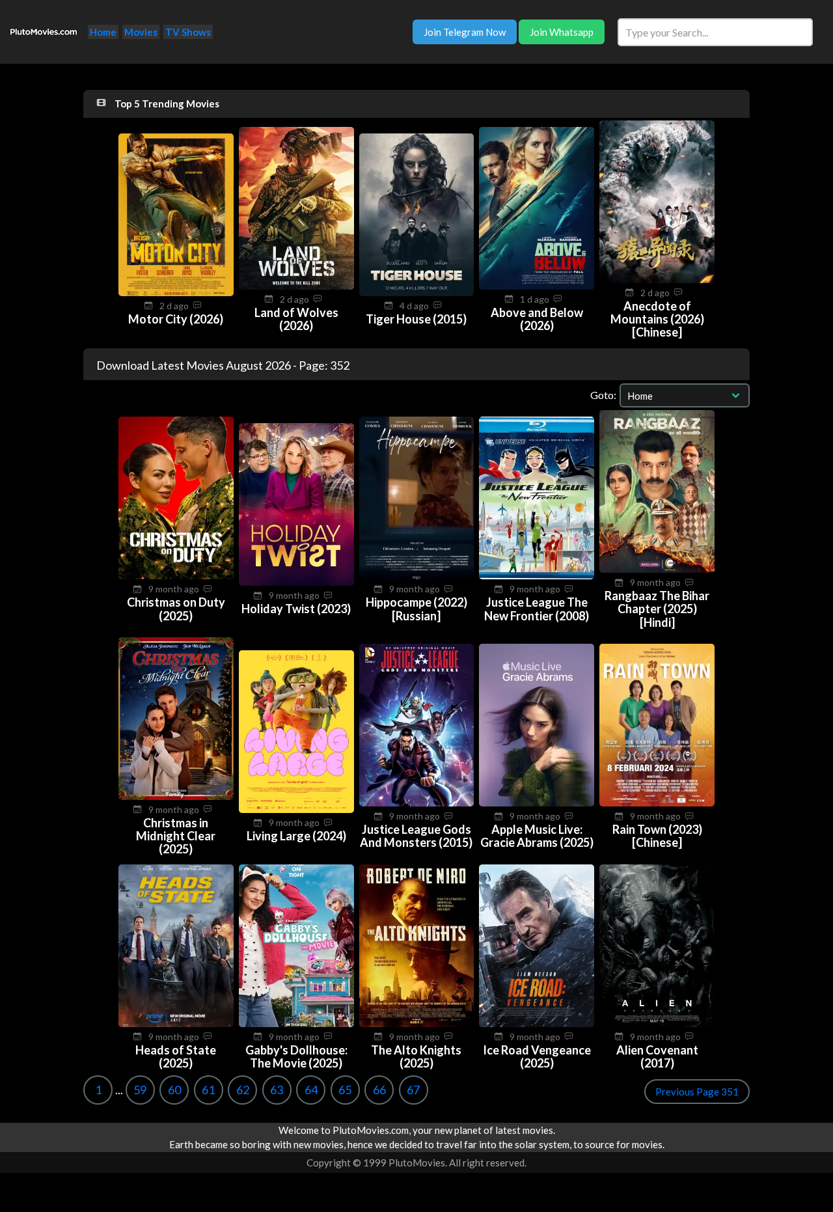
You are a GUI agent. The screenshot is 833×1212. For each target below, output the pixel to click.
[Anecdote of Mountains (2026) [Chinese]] (657, 279)
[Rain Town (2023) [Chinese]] (657, 802)
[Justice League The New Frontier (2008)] (536, 575)
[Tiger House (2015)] (416, 292)
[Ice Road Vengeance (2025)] (536, 1023)
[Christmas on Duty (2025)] (176, 575)
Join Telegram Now (465, 32)
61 (208, 1089)
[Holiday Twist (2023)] (296, 582)
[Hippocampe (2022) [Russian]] (416, 575)
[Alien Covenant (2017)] (657, 1023)
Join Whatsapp (562, 32)
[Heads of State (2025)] (176, 1023)
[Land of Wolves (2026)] (296, 286)
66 (379, 1089)
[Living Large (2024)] (296, 809)
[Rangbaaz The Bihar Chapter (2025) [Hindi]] (657, 569)
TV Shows (188, 32)
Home (103, 32)
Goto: (603, 395)
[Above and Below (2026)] (536, 286)
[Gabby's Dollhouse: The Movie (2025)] (296, 1023)
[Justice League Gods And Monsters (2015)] (416, 802)
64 (311, 1089)
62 (242, 1089)
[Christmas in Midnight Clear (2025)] (176, 796)
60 (174, 1089)
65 (344, 1089)
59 (139, 1089)
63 (276, 1089)
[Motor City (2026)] (176, 292)
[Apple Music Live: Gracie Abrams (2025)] (536, 802)
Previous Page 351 (697, 1091)
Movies (140, 32)
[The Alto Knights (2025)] (416, 1023)
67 (413, 1089)
